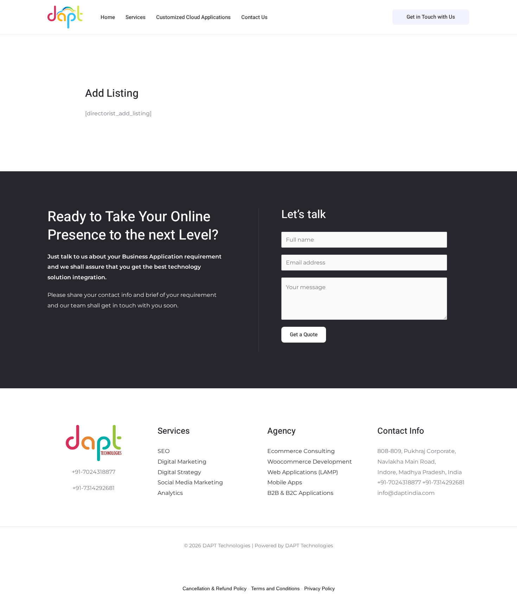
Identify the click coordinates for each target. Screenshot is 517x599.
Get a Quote (304, 334)
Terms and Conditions (275, 588)
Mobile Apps (284, 482)
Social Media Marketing (190, 482)
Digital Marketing (182, 461)
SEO (164, 451)
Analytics (170, 493)
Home (108, 17)
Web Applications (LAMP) (302, 472)
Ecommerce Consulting (301, 451)
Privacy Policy (319, 588)
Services (136, 17)
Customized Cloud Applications (193, 17)
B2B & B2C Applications (300, 493)
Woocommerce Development (309, 461)
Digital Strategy (179, 472)
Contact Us (254, 17)
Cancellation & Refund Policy (215, 588)
